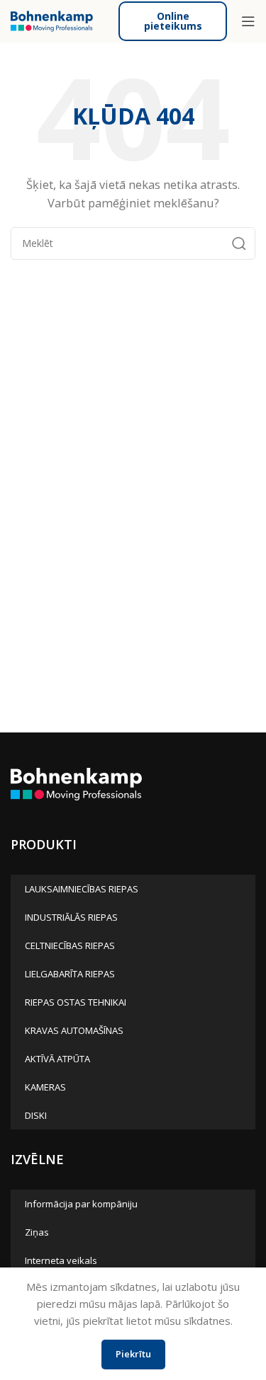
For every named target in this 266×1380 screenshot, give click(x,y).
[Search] (239, 243)
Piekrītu (133, 1353)
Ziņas (37, 1232)
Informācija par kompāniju (81, 1203)
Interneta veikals (61, 1260)
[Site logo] (52, 20)
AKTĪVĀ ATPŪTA (57, 1058)
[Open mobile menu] (248, 21)
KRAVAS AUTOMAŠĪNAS (74, 1030)
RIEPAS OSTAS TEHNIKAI (75, 1002)
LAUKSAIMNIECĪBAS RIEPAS (81, 888)
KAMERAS (45, 1087)
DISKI (36, 1115)
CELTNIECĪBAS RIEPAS (70, 945)
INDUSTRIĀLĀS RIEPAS (71, 917)
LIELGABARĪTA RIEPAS (70, 973)
